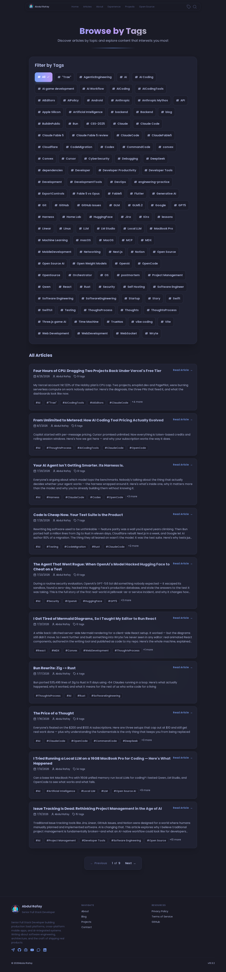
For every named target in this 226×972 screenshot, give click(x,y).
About (99, 6)
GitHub (156, 922)
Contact (86, 927)
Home (75, 6)
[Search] (195, 7)
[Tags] (189, 7)
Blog (84, 916)
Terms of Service (162, 916)
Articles (87, 6)
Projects (130, 6)
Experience (114, 6)
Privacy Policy (160, 911)
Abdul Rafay (42, 6)
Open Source (146, 6)
